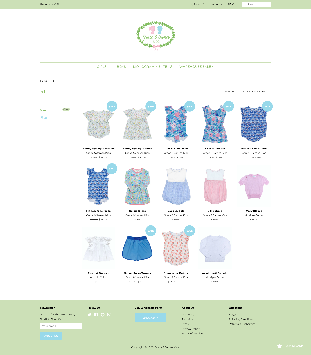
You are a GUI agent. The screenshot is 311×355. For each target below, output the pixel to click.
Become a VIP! (49, 4)
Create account (212, 4)
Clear (66, 109)
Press (185, 324)
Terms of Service (192, 333)
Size (43, 110)
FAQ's (232, 314)
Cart (235, 4)
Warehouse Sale (195, 67)
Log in (193, 4)
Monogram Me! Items (152, 67)
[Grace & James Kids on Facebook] (96, 315)
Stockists (187, 319)
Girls (102, 67)
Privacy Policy (191, 328)
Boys (121, 67)
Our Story (188, 314)
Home (43, 80)
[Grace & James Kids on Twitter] (89, 315)
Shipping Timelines (241, 319)
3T (46, 117)
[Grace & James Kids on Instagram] (109, 315)
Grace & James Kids (167, 347)
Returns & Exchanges (242, 324)
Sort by (229, 91)
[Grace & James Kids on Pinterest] (103, 315)
